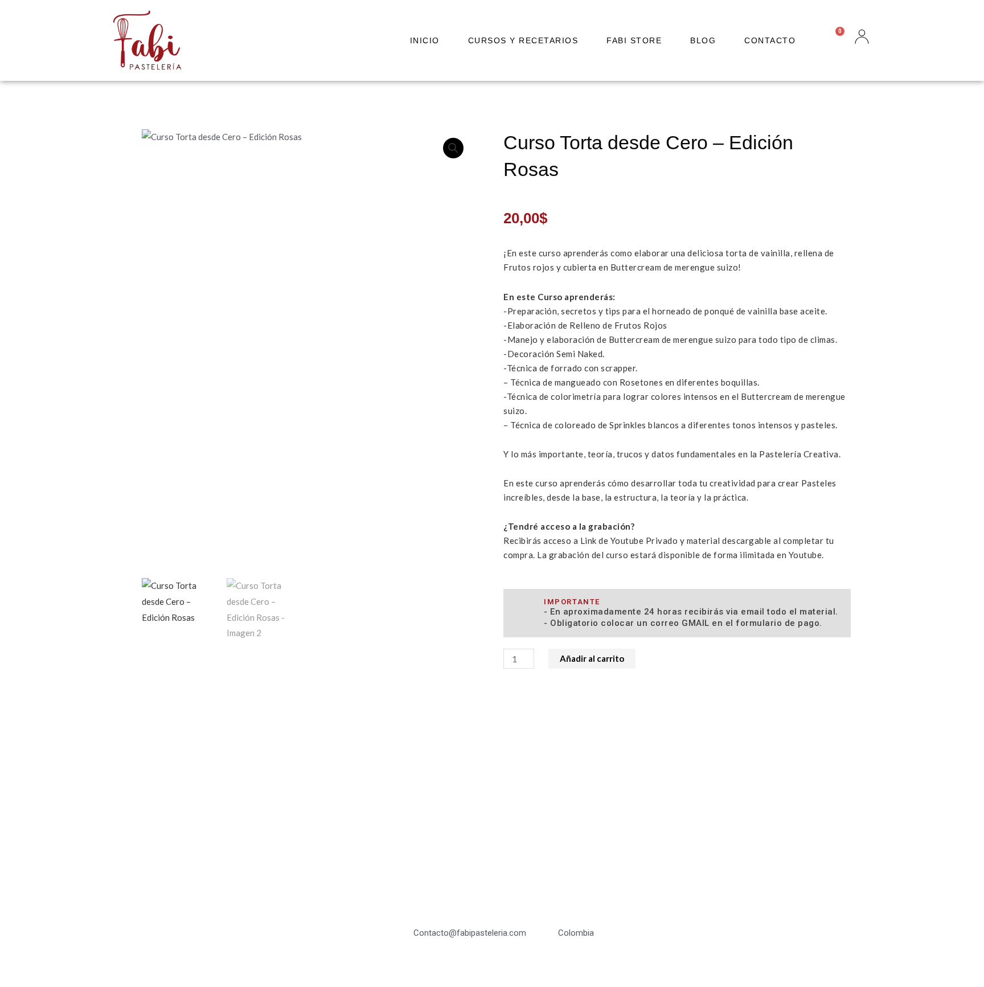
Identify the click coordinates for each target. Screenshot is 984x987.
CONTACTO (770, 40)
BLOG (703, 40)
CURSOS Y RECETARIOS (523, 40)
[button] (453, 148)
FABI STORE (634, 40)
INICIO (425, 40)
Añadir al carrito (592, 658)
